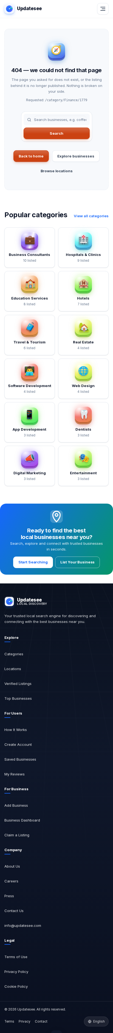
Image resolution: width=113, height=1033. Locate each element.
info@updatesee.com (22, 925)
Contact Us (14, 910)
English (99, 1021)
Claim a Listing (16, 835)
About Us (12, 866)
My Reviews (14, 774)
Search (56, 133)
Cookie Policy (16, 986)
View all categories (91, 216)
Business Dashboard (22, 820)
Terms (9, 1021)
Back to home (31, 156)
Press (9, 896)
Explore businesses (75, 156)
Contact (41, 1021)
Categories (13, 654)
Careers (11, 881)
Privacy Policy (16, 971)
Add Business (16, 805)
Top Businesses (18, 698)
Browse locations (57, 171)
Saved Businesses (20, 759)
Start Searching (33, 562)
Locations (12, 669)
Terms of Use (15, 957)
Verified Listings (18, 683)
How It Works (15, 729)
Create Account (18, 744)
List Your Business (77, 562)
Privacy (24, 1021)
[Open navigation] (103, 9)
